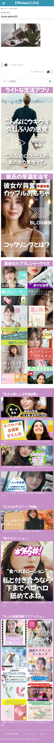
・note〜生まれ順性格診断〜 (10, 734)
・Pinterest (42, 734)
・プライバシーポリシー (29, 734)
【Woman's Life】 (26, 3)
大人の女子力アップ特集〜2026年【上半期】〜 (22, 531)
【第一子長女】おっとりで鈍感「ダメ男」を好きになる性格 (27, 419)
